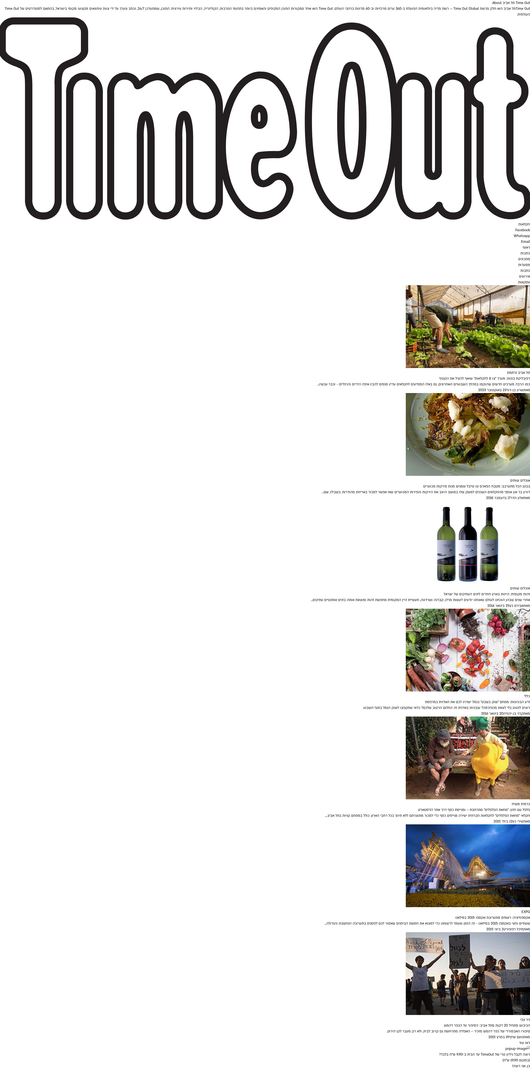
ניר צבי (525, 1019)
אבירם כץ (516, 605)
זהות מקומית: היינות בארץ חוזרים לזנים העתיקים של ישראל (487, 594)
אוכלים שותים (520, 480)
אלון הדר (517, 497)
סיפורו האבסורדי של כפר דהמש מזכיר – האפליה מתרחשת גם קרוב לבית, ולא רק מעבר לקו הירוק (458, 1031)
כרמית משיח (521, 804)
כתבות (525, 253)
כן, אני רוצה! (521, 1066)
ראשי (526, 247)
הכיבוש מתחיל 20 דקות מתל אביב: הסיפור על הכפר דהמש (487, 1025)
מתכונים (524, 259)
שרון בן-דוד (514, 390)
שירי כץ (517, 821)
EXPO (526, 911)
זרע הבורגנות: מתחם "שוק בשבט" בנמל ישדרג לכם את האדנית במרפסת (477, 702)
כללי (527, 696)
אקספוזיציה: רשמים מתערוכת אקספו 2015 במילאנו (492, 917)
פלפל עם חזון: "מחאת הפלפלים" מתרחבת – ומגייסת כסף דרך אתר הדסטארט (474, 809)
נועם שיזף (516, 1037)
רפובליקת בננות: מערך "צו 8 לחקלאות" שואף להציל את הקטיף (484, 378)
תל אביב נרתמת (518, 372)
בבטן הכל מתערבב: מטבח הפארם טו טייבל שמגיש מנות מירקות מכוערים (476, 486)
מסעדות (524, 264)
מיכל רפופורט (513, 929)
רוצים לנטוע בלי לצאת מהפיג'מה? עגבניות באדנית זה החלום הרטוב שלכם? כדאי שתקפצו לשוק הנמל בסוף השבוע (446, 707)
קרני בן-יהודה (513, 713)
